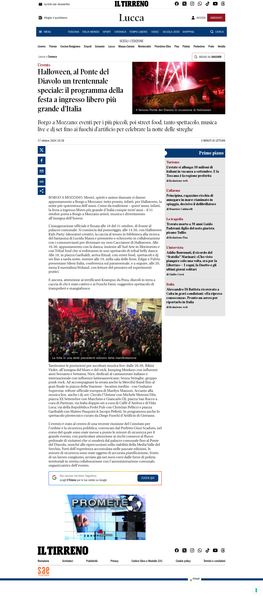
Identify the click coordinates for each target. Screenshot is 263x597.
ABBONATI (216, 18)
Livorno (41, 46)
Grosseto (100, 46)
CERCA (219, 32)
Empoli (87, 46)
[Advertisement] (77, 170)
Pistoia (186, 46)
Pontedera (199, 46)
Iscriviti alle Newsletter (57, 4)
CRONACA (120, 32)
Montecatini (144, 46)
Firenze (53, 46)
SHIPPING (188, 32)
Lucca (111, 46)
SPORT (107, 32)
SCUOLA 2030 (171, 32)
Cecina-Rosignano (70, 46)
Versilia (221, 46)
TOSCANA (73, 32)
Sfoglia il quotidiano (55, 18)
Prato (211, 46)
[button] (105, 517)
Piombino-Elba (163, 46)
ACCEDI (201, 18)
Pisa (176, 46)
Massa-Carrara (126, 46)
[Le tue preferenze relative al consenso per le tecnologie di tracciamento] (256, 590)
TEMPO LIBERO (138, 32)
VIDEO (155, 32)
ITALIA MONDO (90, 32)
